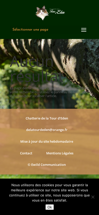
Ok (49, 207)
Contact (26, 153)
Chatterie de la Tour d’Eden (47, 118)
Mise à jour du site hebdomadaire (46, 141)
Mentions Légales (59, 153)
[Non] (92, 196)
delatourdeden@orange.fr (47, 129)
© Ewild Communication (47, 164)
